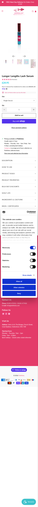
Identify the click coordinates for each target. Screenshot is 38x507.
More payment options (19, 128)
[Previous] (13, 56)
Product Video (8, 173)
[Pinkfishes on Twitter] (3, 314)
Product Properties (10, 180)
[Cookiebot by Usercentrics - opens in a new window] (27, 212)
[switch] (33, 254)
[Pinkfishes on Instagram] (9, 314)
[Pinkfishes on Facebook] (6, 314)
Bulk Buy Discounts (10, 186)
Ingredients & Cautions (12, 200)
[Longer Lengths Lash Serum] (19, 36)
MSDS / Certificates (10, 206)
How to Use (7, 167)
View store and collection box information (16, 153)
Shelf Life (6, 193)
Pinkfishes (21, 375)
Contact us (7, 148)
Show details (27, 275)
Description (7, 160)
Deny (19, 293)
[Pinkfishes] (19, 11)
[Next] (24, 56)
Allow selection (19, 287)
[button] (19, 79)
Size (3, 97)
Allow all (19, 281)
